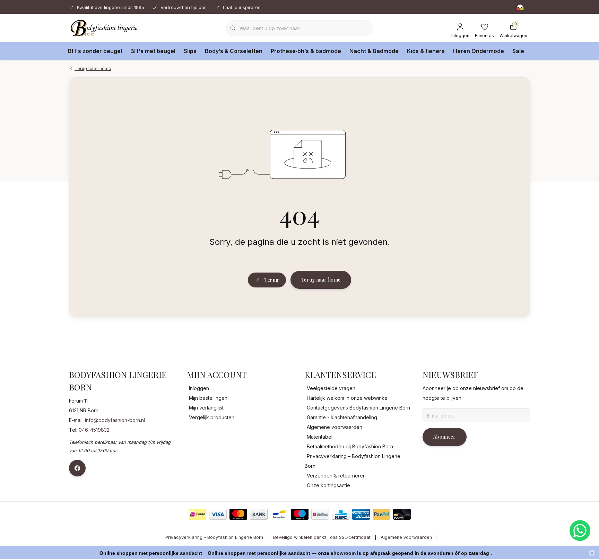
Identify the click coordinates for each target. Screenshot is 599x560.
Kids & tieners (426, 51)
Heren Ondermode (478, 51)
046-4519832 (94, 430)
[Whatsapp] (580, 530)
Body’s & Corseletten (233, 51)
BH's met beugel (152, 51)
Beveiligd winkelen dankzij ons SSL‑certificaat (322, 537)
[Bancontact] (279, 514)
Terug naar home (320, 279)
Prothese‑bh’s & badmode (306, 51)
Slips (190, 51)
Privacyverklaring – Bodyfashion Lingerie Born (214, 537)
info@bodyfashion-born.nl (115, 420)
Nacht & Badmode (374, 51)
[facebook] (77, 468)
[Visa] (218, 514)
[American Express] (361, 514)
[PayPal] (381, 514)
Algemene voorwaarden (406, 537)
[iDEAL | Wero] (197, 514)
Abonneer (444, 436)
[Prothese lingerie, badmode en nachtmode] (103, 27)
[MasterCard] (238, 514)
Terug (271, 280)
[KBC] (340, 514)
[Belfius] (320, 514)
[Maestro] (300, 514)
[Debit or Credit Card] (402, 514)
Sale (518, 51)
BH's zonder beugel (95, 51)
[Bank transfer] (259, 514)
